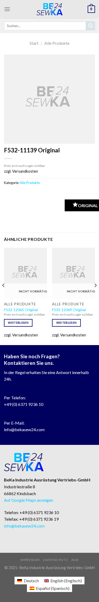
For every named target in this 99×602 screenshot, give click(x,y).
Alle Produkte (56, 43)
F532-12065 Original (21, 309)
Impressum (30, 560)
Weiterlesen (18, 322)
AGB (75, 560)
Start (34, 43)
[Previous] (3, 296)
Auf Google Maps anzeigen (28, 500)
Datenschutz (55, 560)
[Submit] (90, 25)
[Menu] (7, 9)
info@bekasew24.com (24, 429)
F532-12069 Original (69, 309)
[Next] (95, 296)
